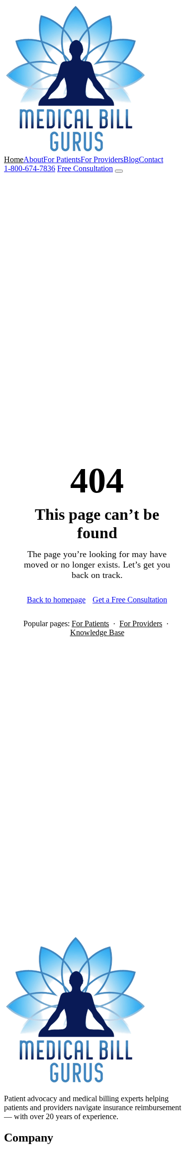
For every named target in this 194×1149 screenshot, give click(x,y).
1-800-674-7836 (29, 168)
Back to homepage (56, 599)
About (33, 159)
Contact (151, 159)
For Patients (62, 159)
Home (13, 159)
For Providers (102, 159)
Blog (131, 159)
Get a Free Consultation (130, 599)
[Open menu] (119, 171)
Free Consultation (85, 168)
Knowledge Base (97, 632)
